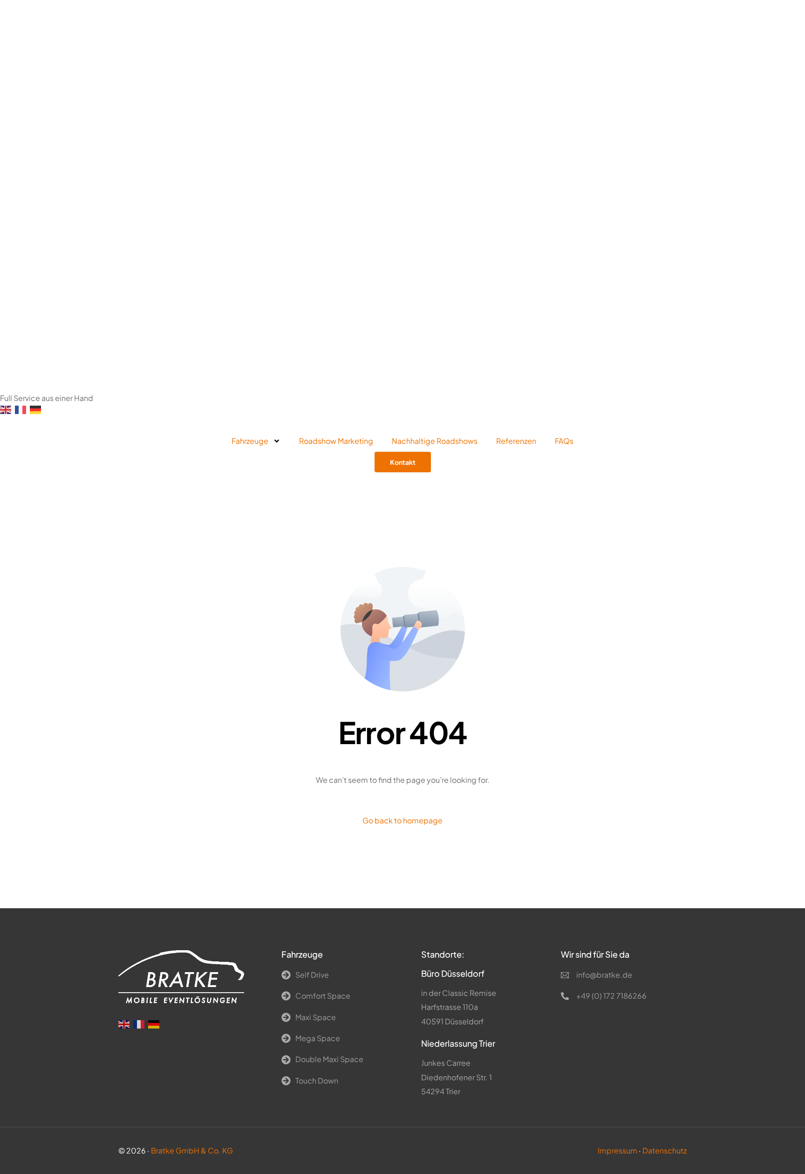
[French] (22, 409)
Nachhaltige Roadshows (435, 441)
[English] (7, 409)
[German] (37, 409)
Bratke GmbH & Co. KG (192, 1150)
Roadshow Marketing (336, 441)
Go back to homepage (402, 820)
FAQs (564, 441)
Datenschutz (664, 1150)
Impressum (617, 1150)
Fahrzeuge (250, 441)
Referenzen (516, 441)
